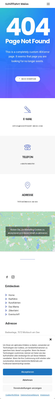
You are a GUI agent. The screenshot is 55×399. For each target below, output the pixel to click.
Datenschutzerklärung (30, 395)
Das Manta (14, 306)
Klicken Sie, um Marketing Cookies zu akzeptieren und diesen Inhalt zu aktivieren (27, 231)
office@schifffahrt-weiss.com (27, 126)
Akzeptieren (27, 372)
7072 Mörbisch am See (27, 202)
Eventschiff (14, 314)
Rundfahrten (15, 302)
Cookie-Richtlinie (12, 395)
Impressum (45, 395)
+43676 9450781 (27, 164)
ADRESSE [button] (27, 195)
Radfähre (13, 299)
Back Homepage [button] (28, 79)
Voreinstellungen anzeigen (27, 388)
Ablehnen (28, 380)
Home (12, 295)
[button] (50, 339)
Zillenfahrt (13, 310)
